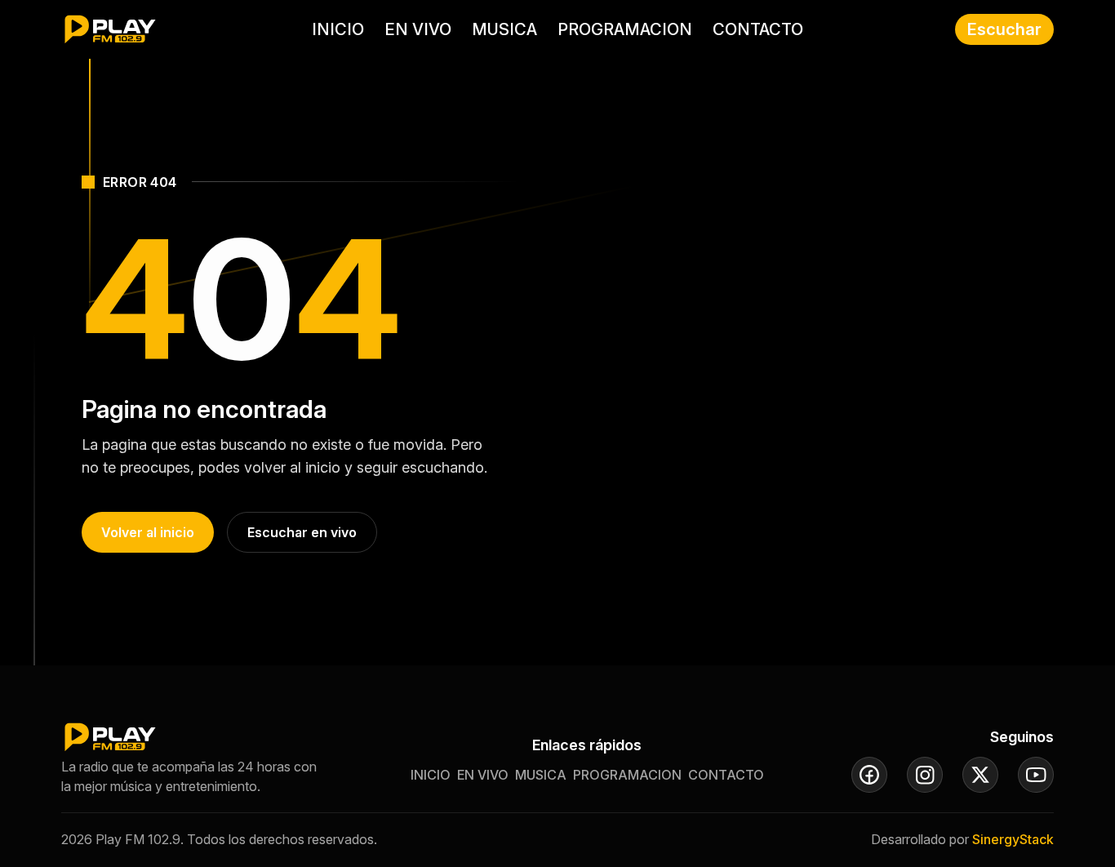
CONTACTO (758, 29)
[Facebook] (869, 775)
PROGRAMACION (625, 29)
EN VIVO (417, 29)
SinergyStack (1013, 839)
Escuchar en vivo (302, 532)
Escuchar (1004, 29)
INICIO (338, 29)
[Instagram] (925, 775)
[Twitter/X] (980, 775)
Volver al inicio (147, 532)
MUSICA (504, 29)
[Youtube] (1036, 775)
